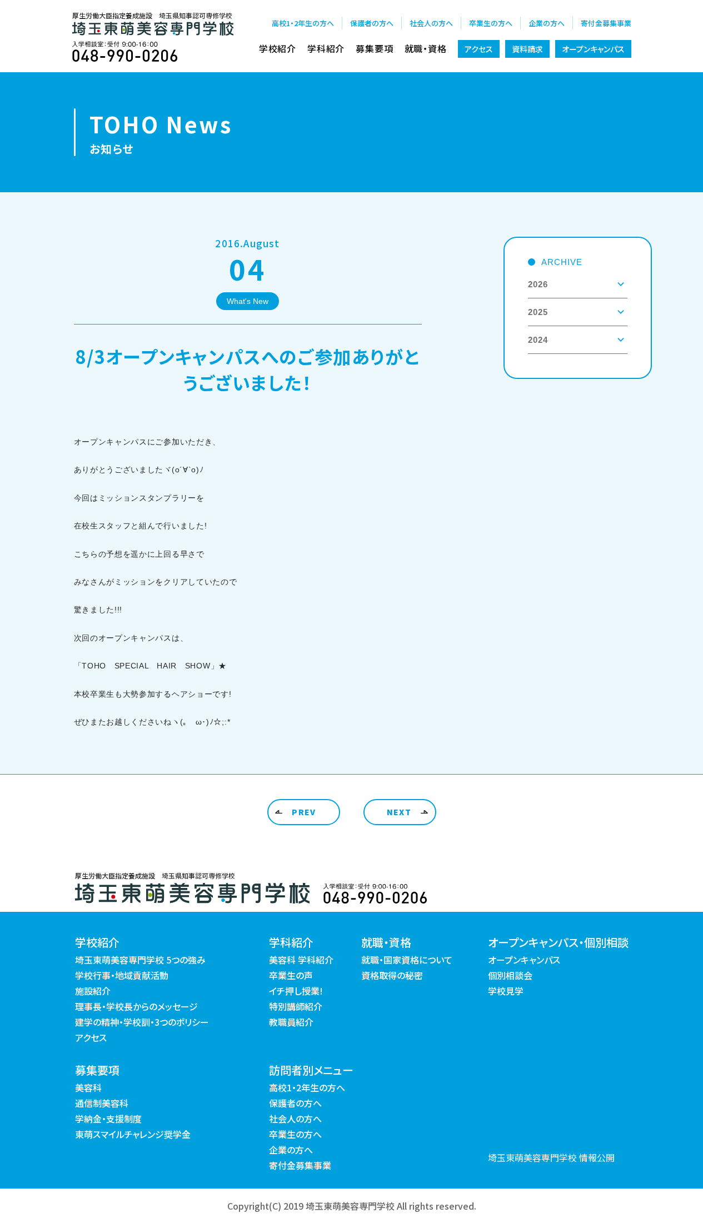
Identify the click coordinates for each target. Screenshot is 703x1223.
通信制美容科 (101, 1103)
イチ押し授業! (296, 990)
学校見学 (505, 990)
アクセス (479, 48)
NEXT (399, 811)
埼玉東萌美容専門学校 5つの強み (140, 959)
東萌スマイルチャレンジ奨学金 (133, 1134)
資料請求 (527, 48)
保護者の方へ (371, 23)
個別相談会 (510, 975)
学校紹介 (277, 48)
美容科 (88, 1087)
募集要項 (374, 48)
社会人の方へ (431, 23)
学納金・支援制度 (108, 1118)
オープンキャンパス (593, 48)
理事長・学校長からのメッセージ (136, 1006)
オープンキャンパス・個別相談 (558, 942)
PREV (304, 811)
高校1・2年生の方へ (303, 23)
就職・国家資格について (406, 959)
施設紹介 (93, 990)
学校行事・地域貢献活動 (121, 975)
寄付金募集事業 (606, 23)
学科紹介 (326, 48)
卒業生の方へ (490, 23)
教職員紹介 (291, 1022)
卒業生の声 (291, 975)
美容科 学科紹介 (301, 959)
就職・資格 (426, 48)
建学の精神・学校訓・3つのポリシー (142, 1022)
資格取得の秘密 (392, 975)
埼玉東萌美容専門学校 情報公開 (551, 1157)
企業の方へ (547, 23)
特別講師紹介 (295, 1006)
